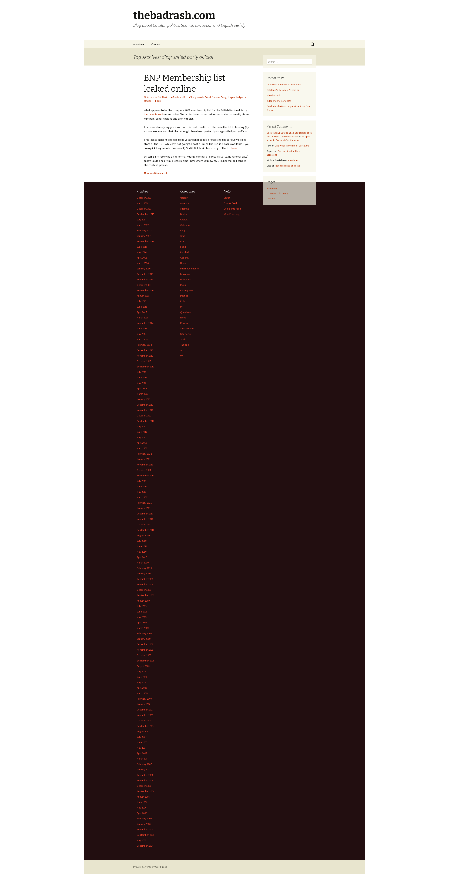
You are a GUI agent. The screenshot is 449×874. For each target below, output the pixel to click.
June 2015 (142, 306)
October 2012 (144, 415)
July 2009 (141, 606)
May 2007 (141, 747)
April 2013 (142, 388)
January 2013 (143, 399)
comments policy (279, 193)
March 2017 (143, 225)
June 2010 (142, 546)
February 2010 (144, 568)
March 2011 (143, 497)
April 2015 (142, 312)
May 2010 (141, 551)
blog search (197, 97)
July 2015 (141, 301)
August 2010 (143, 535)
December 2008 (145, 644)
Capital (183, 219)
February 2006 (144, 818)
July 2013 (141, 372)
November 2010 (145, 519)
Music (183, 284)
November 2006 (145, 780)
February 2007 (144, 764)
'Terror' (184, 197)
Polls (182, 301)
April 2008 (142, 687)
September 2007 (145, 726)
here (234, 148)
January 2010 (143, 573)
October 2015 (144, 284)
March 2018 (143, 203)
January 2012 (143, 459)
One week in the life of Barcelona (284, 84)
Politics (177, 97)
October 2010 (144, 524)
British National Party (215, 97)
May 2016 (141, 252)
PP (181, 306)
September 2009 (145, 595)
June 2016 (142, 246)
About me (138, 44)
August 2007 (143, 731)
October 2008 (144, 655)
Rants (183, 317)
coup (183, 230)
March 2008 (143, 693)
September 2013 (145, 366)
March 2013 (143, 393)
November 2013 (145, 355)
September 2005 (145, 834)
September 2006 (145, 791)
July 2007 (141, 736)
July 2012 (141, 426)
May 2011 (141, 491)
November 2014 (145, 323)
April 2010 (142, 557)
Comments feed (232, 208)
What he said (273, 95)
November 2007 (145, 715)
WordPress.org (232, 214)
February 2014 (144, 344)
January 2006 (143, 824)
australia (184, 208)
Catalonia (185, 225)
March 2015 (143, 317)
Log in (227, 197)
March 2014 (143, 339)
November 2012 (145, 410)
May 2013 (141, 382)
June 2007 (142, 742)
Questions (185, 312)
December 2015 (145, 274)
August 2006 (143, 796)
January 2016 (143, 268)
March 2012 (143, 448)
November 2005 (145, 829)
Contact (155, 44)
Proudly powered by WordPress (150, 866)
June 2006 (142, 802)
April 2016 (142, 257)
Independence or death (279, 100)
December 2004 (145, 845)
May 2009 (141, 617)
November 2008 (145, 649)
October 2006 (144, 785)
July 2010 (141, 540)
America (184, 203)
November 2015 (145, 279)
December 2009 (145, 579)
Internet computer (190, 268)
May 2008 (141, 682)
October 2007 (144, 720)
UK (183, 97)
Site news (185, 333)
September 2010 (145, 529)
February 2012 (144, 453)
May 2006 (141, 807)
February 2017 (144, 230)
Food (183, 246)
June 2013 (142, 377)
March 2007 (143, 758)
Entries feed (230, 203)
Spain (183, 339)
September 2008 (145, 660)
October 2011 (144, 470)
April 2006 (142, 813)
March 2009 (143, 628)
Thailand (184, 344)
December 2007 (145, 709)
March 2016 (143, 263)
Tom (159, 100)
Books (183, 214)
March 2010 (143, 562)
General (184, 257)
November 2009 (145, 584)
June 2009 (142, 611)
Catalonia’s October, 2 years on (283, 90)
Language (185, 274)
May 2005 (141, 840)
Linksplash (185, 279)
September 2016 (145, 241)
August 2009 (143, 600)
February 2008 (144, 698)
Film (182, 241)
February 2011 (144, 502)
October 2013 (144, 361)
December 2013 (145, 350)
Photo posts (186, 290)
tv (181, 350)
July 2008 (141, 671)
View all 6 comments (157, 173)
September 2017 (145, 214)
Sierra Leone (187, 328)
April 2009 (142, 622)
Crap (182, 235)
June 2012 (142, 431)
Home (183, 263)
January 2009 (143, 638)
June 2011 (142, 486)
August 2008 (143, 666)
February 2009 (144, 633)
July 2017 (141, 219)
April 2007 (142, 753)
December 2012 (145, 404)
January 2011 (143, 508)
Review (184, 323)
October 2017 (144, 208)
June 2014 (142, 328)
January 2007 (143, 769)
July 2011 (141, 480)
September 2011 (145, 475)
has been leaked (153, 114)
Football (184, 252)
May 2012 (141, 437)
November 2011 (145, 464)
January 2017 (143, 235)
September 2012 (145, 421)
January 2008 (143, 704)
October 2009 (144, 589)
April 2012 (142, 442)
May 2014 (141, 333)
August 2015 (143, 295)
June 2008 (142, 677)
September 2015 (145, 290)
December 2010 (145, 513)
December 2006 (145, 775)
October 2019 (144, 197)
